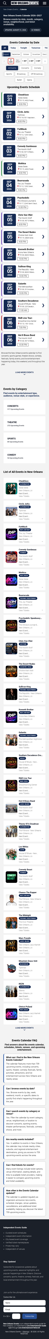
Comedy (37, 68)
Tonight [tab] (23, 48)
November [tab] (36, 54)
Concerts (25, 68)
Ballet (19, 80)
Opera (29, 80)
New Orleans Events (10, 9)
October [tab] (26, 54)
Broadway (21, 74)
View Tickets (43, 95)
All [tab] (5, 48)
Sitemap (26, 1332)
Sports (9, 74)
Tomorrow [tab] (35, 48)
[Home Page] (25, 3)
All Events (12, 68)
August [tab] (6, 54)
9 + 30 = (6, 1316)
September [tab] (16, 54)
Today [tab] (13, 48)
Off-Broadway (37, 74)
